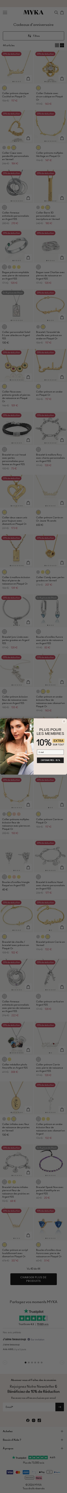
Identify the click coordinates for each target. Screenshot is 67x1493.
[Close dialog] (64, 721)
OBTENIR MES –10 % (50, 760)
